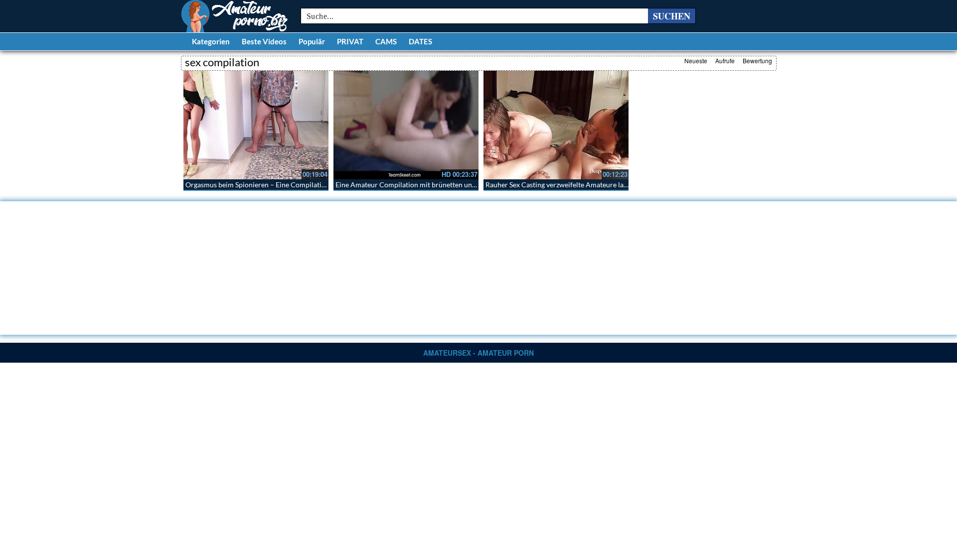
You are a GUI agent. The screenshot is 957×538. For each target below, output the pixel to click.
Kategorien (211, 41)
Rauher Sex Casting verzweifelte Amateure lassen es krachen (578, 184)
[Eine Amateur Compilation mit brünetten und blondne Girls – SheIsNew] (405, 125)
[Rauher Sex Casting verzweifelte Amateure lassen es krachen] (556, 125)
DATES (420, 41)
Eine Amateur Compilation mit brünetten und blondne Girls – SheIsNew (446, 184)
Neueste (695, 60)
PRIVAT (350, 41)
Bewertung (757, 60)
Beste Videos (264, 41)
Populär (312, 41)
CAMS (386, 41)
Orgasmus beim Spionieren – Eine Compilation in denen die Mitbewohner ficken (308, 184)
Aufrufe (725, 60)
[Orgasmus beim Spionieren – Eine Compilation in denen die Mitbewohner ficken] (255, 125)
